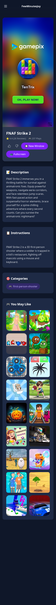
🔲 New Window (34, 146)
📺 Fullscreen (18, 154)
